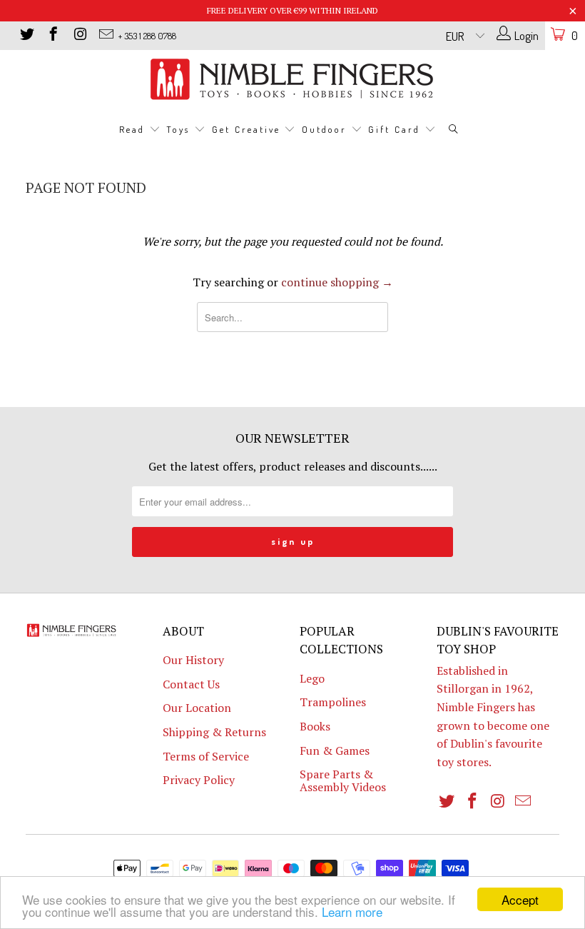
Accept (520, 899)
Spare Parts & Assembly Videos (343, 780)
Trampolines (333, 702)
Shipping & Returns (214, 732)
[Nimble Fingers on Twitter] (26, 35)
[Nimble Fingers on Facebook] (52, 35)
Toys (180, 129)
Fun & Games (335, 750)
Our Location (197, 707)
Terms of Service (206, 756)
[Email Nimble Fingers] (105, 35)
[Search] (453, 130)
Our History (193, 660)
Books (315, 726)
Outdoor (326, 129)
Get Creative (248, 129)
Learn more (352, 911)
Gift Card (396, 129)
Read (134, 129)
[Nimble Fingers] (292, 79)
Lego (312, 678)
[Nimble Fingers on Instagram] (79, 35)
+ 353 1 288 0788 (147, 35)
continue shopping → (337, 282)
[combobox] (292, 317)
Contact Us (191, 684)
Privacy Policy (199, 780)
